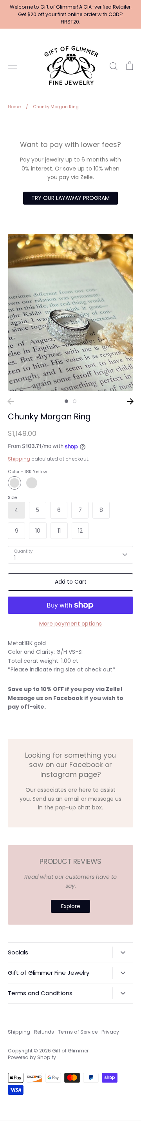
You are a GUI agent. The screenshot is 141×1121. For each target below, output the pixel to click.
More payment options (70, 624)
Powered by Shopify (32, 1057)
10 (37, 531)
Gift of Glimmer (70, 1050)
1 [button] (66, 401)
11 (59, 531)
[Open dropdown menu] (122, 952)
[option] (70, 312)
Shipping (19, 458)
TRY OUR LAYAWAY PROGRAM (70, 198)
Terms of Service (78, 1031)
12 (80, 531)
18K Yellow (14, 483)
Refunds (44, 1031)
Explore (70, 906)
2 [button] (74, 401)
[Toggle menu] (12, 66)
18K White (31, 483)
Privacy (110, 1031)
